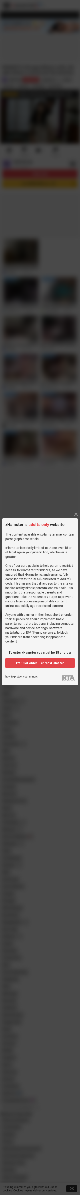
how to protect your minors (21, 676)
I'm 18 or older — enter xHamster (40, 663)
